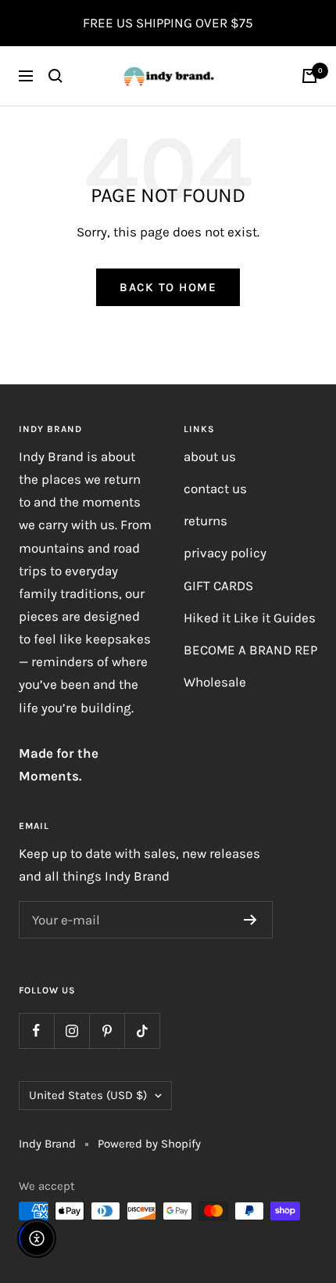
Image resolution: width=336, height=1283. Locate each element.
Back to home (168, 287)
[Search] (55, 76)
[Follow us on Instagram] (71, 1030)
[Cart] (309, 76)
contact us (215, 488)
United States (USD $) (88, 1095)
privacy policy (225, 552)
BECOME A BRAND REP (250, 650)
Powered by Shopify (149, 1144)
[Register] (250, 919)
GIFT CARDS (218, 585)
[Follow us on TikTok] (141, 1030)
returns (205, 520)
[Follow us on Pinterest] (106, 1030)
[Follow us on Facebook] (36, 1030)
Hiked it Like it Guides (250, 617)
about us (210, 456)
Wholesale (215, 682)
